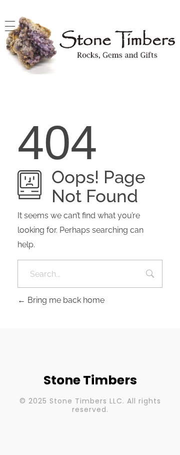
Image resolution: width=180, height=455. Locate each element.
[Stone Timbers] (90, 45)
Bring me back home (65, 300)
